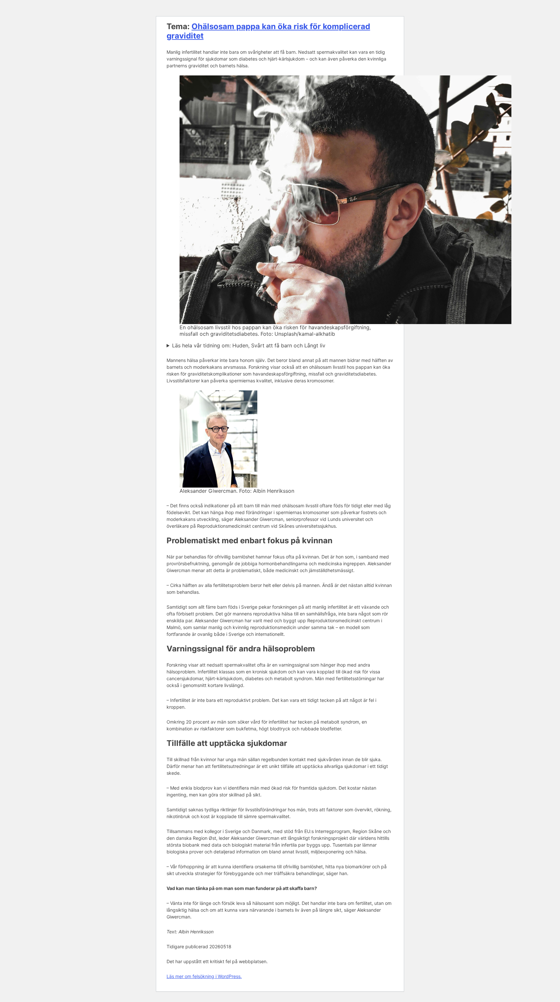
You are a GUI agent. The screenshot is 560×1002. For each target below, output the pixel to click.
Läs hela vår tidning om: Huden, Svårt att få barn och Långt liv (248, 345)
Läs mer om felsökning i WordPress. (204, 976)
